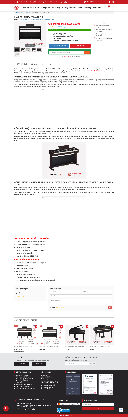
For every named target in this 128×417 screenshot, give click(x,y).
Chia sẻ (53, 8)
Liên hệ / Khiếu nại (46, 377)
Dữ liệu (79, 8)
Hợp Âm (60, 8)
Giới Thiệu (36, 8)
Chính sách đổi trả (46, 389)
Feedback (72, 8)
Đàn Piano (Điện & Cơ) (35, 19)
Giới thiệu (44, 375)
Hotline (39, 364)
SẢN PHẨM (27, 8)
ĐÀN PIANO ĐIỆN (24, 19)
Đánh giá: (52, 307)
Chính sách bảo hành (47, 387)
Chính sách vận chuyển (48, 385)
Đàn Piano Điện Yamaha (48, 19)
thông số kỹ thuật (37, 64)
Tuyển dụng (44, 379)
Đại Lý (66, 8)
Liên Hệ (94, 8)
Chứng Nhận (45, 8)
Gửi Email (22, 364)
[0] (107, 8)
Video (100, 8)
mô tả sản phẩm (22, 64)
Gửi (110, 308)
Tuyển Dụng (87, 8)
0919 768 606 (67, 57)
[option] (17, 49)
